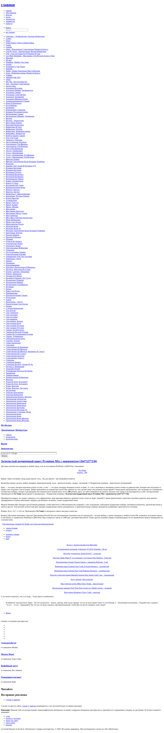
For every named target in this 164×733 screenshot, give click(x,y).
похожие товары (12, 534)
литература (10, 19)
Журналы (9, 164)
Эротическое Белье (13, 414)
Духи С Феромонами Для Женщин (20, 155)
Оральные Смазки (13, 246)
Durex (8, 41)
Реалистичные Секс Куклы (17, 304)
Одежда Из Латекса (14, 241)
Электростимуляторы (14, 393)
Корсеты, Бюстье (13, 190)
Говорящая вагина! (11, 677)
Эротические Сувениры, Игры (18, 412)
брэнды (9, 15)
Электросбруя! (8, 643)
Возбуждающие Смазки (15, 136)
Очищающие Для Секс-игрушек (19, 257)
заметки (33, 706)
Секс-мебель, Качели (14, 321)
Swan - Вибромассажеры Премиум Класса (23, 73)
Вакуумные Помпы (14, 123)
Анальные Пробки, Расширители (19, 90)
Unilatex (9, 75)
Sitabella (9, 69)
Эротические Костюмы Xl (16, 410)
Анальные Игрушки (14, 88)
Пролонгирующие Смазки (16, 295)
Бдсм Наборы (11, 105)
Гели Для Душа (12, 138)
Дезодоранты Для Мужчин (17, 146)
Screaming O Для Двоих (15, 67)
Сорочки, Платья (13, 341)
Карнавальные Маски (15, 179)
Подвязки (10, 287)
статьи (25, 706)
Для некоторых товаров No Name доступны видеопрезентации (28, 524)
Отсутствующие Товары (16, 252)
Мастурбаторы (12, 216)
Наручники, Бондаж (14, 233)
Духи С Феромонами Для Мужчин (20, 157)
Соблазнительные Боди (15, 339)
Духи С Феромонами (14, 153)
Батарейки (10, 108)
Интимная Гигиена (13, 172)
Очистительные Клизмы (16, 254)
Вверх (8, 613)
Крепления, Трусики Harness (17, 196)
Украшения (10, 373)
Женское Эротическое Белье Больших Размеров (25, 162)
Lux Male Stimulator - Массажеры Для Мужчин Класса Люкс (30, 56)
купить (9, 530)
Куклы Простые (12, 198)
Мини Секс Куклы (13, 222)
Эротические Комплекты (16, 403)
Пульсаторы (11, 298)
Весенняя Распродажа (15, 125)
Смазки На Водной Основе (17, 332)
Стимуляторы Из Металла (16, 349)
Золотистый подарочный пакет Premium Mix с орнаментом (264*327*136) (49, 461)
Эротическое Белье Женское (17, 418)
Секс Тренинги (12, 313)
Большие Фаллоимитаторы (17, 112)
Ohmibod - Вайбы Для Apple (17, 62)
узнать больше (12, 528)
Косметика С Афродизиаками (18, 194)
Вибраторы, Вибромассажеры (18, 131)
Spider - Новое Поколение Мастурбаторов (23, 71)
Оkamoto (9, 239)
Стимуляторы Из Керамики (17, 347)
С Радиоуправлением (14, 308)
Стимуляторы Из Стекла (16, 354)
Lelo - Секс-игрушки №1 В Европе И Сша (23, 54)
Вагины (9, 118)
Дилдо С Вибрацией (14, 151)
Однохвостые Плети (14, 244)
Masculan (9, 58)
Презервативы (12, 293)
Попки (8, 289)
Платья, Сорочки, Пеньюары (17, 272)
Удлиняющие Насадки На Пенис (19, 371)
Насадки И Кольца (13, 237)
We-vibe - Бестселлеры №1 (16, 82)
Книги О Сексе (12, 183)
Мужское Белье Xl (13, 228)
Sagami (8, 64)
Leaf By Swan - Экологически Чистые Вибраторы (26, 51)
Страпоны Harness (13, 362)
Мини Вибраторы (13, 220)
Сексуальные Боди (13, 323)
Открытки (10, 250)
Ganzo (8, 45)
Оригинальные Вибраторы (17, 248)
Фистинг (9, 380)
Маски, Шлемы (12, 207)
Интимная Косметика (14, 175)
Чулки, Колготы (12, 386)
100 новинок (11, 13)
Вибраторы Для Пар (14, 129)
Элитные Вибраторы (14, 395)
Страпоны (10, 360)
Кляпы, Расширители (14, 181)
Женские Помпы (12, 159)
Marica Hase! (7, 654)
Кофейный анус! (9, 666)
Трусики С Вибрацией (15, 367)
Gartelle (9, 47)
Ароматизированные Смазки (18, 101)
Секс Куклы (11, 310)
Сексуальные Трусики (15, 326)
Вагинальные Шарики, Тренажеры (20, 116)
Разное (8, 300)
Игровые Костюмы (13, 168)
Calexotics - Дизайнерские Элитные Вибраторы (25, 36)
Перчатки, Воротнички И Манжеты (20, 267)
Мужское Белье (12, 226)
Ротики (9, 306)
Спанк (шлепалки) (13, 343)
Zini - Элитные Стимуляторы (18, 84)
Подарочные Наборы (14, 282)
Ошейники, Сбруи (13, 259)
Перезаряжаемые (13, 265)
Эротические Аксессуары (16, 401)
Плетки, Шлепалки (13, 274)
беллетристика (12, 439)
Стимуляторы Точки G (15, 358)
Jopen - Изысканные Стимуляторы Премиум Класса (27, 49)
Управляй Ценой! (13, 369)
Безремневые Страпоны (15, 110)
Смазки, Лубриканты (14, 336)
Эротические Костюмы (15, 408)
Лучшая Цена (11, 200)
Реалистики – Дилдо (14, 302)
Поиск (8, 28)
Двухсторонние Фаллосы (16, 142)
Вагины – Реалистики (15, 121)
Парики (9, 261)
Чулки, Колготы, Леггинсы (17, 388)
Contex (8, 39)
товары (9, 11)
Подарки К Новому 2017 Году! (18, 278)
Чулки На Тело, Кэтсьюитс (17, 382)
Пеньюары (10, 263)
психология (10, 437)
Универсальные (12, 375)
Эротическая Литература (16, 399)
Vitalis (8, 80)
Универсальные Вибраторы (17, 377)
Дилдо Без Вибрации (14, 149)
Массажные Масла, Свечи (16, 213)
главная (8, 5)
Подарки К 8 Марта (14, 276)
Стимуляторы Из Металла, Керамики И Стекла (25, 351)
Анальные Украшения (15, 97)
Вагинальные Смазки (14, 114)
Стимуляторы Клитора (15, 356)
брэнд (8, 537)
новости (9, 24)
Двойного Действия (14, 140)
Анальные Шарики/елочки (17, 99)
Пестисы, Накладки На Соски (18, 269)
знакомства (10, 21)
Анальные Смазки (13, 92)
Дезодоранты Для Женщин (17, 144)
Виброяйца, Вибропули (15, 133)
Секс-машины (11, 319)
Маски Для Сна (12, 203)
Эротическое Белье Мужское (17, 421)
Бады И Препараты (13, 103)
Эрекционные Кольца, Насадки (19, 397)
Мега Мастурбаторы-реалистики (19, 218)
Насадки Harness (12, 235)
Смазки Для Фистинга (15, 330)
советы (9, 435)
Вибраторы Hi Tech (14, 127)
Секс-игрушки (12, 315)
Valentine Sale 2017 (13, 77)
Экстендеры (11, 390)
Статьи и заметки (13, 700)
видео (8, 17)
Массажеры (10, 209)
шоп (7, 539)
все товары (10, 32)
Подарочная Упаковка (15, 280)
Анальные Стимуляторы (16, 95)
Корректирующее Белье (15, 187)
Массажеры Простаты (15, 211)
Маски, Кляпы (12, 205)
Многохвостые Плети (15, 224)
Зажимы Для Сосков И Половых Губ (21, 166)
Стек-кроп (10, 345)
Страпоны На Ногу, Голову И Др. (19, 364)
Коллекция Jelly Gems (15, 185)
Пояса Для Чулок (13, 291)
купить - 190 (82, 472)
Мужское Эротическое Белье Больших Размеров (25, 231)
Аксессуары (11, 86)
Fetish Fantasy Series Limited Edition (20, 43)
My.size (9, 60)
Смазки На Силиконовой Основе (19, 334)
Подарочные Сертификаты (17, 285)
